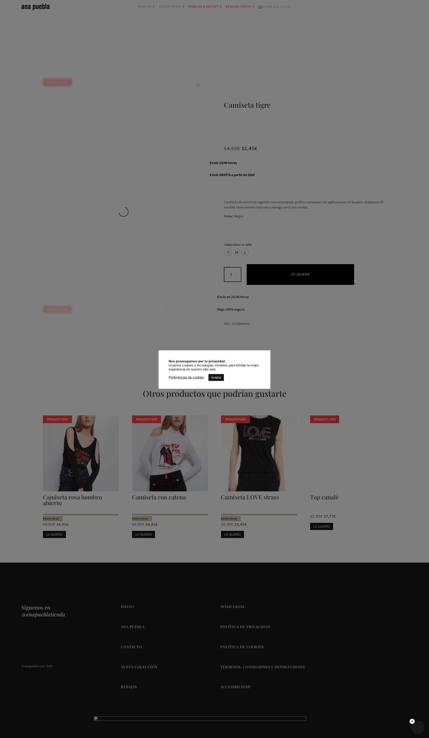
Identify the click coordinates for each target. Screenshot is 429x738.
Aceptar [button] (216, 377)
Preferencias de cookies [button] (186, 377)
